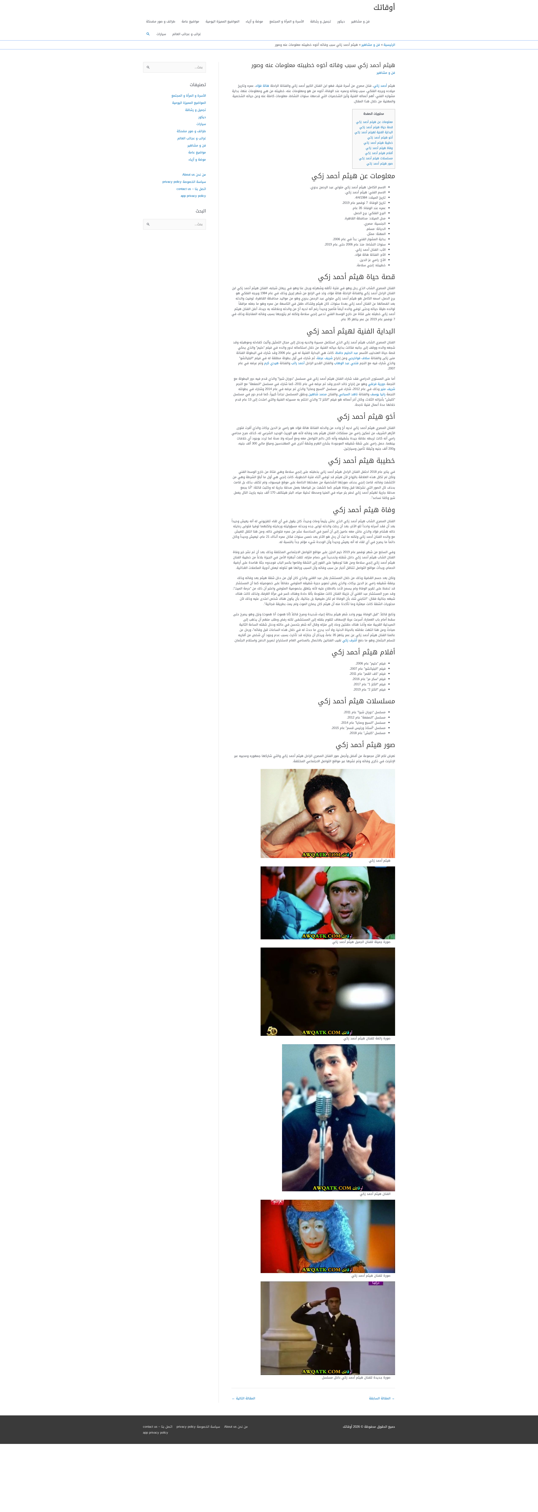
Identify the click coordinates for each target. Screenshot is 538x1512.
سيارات (161, 34)
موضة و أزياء (254, 21)
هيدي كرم (271, 363)
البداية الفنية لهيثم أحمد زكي (374, 132)
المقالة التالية (243, 1398)
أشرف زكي (349, 640)
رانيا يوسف (377, 394)
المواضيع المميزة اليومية (222, 21)
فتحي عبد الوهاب (346, 363)
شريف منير (388, 389)
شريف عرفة (325, 358)
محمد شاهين (318, 394)
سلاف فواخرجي (359, 358)
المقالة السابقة (382, 1398)
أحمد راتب (298, 363)
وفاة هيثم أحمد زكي (379, 148)
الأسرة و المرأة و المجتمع (286, 21)
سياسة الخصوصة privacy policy (184, 182)
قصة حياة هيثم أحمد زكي (376, 127)
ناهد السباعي (348, 394)
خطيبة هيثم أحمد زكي (378, 143)
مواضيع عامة (190, 21)
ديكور (341, 21)
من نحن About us (194, 175)
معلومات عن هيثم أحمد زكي (374, 122)
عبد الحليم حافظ (347, 353)
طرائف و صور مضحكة (160, 21)
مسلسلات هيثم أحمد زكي (376, 158)
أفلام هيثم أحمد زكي (379, 153)
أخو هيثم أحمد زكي (380, 137)
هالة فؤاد (262, 86)
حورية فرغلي (376, 384)
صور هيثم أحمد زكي (380, 163)
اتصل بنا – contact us (191, 189)
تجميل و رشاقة (320, 21)
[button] (148, 34)
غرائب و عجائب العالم (186, 34)
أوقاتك (384, 7)
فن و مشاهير (360, 21)
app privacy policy (193, 196)
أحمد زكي (380, 86)
